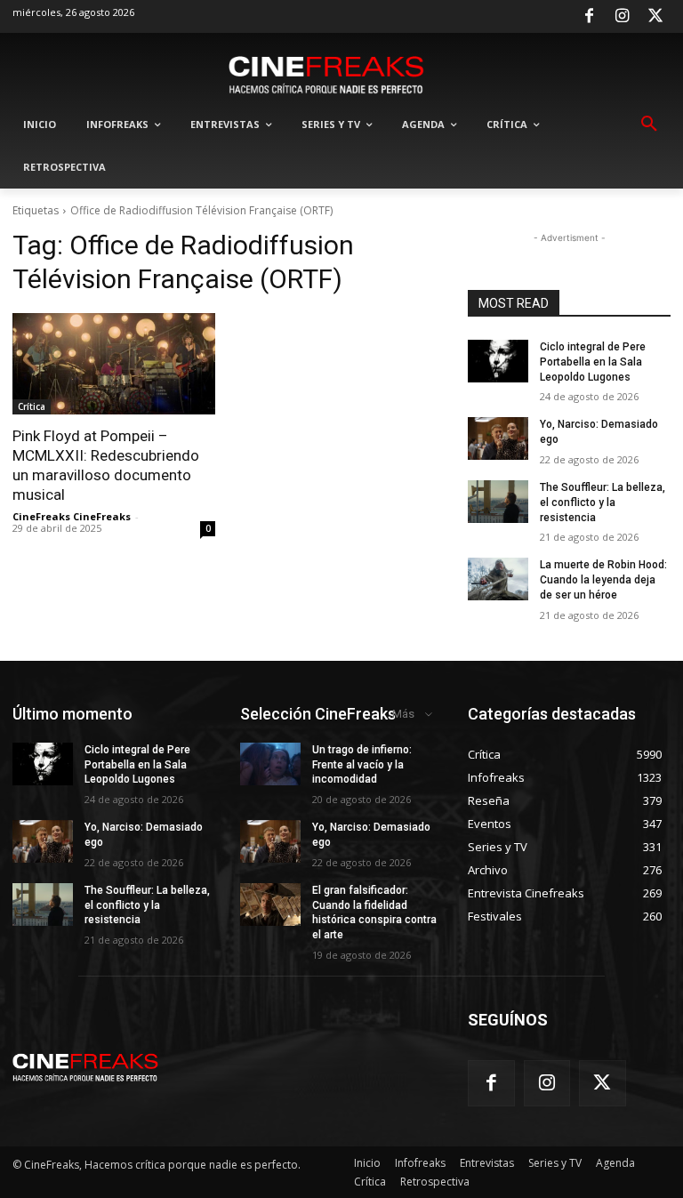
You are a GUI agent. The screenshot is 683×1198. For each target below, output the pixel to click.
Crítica (31, 406)
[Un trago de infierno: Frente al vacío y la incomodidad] (270, 764)
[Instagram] (622, 17)
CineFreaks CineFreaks (71, 516)
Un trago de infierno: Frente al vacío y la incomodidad (362, 765)
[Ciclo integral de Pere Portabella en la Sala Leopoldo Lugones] (498, 361)
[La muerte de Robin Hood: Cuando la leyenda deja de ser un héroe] (498, 579)
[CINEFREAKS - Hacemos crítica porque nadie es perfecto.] (326, 73)
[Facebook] (589, 17)
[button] (649, 124)
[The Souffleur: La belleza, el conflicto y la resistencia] (498, 501)
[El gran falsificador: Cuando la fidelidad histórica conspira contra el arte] (270, 904)
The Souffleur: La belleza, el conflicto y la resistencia (602, 502)
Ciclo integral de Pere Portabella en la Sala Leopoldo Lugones (593, 362)
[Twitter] (655, 17)
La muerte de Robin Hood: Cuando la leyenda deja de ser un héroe (603, 580)
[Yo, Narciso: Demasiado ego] (498, 438)
